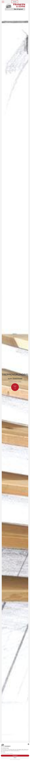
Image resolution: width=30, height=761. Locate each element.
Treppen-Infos (15, 386)
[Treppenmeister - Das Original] (15, 7)
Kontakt (14, 1)
